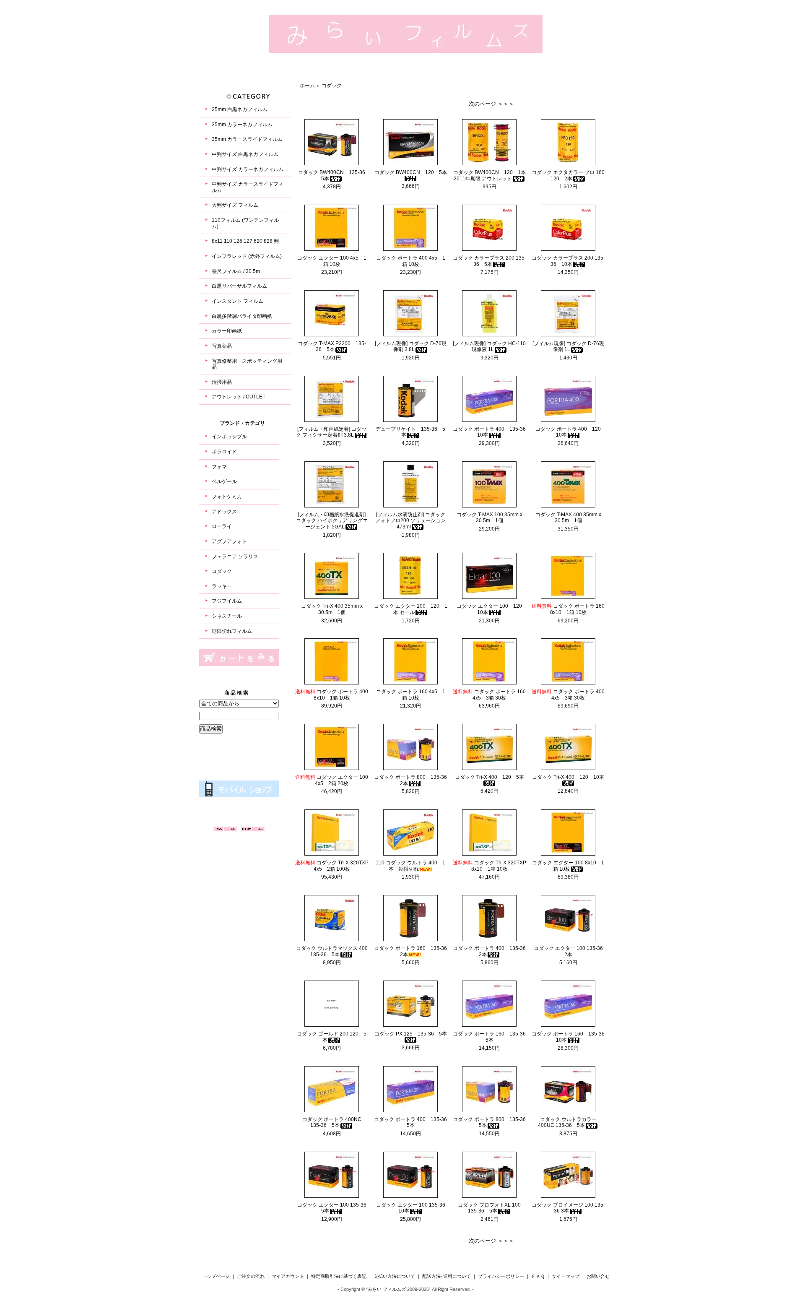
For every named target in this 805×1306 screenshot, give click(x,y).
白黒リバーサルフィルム (239, 286)
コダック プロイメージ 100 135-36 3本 (568, 1208)
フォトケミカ (227, 497)
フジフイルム (227, 601)
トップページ (216, 1276)
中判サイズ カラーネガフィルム (247, 169)
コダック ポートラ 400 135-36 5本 (413, 1122)
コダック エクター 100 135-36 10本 (413, 1208)
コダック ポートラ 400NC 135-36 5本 (334, 1122)
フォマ (219, 467)
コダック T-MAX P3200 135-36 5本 (332, 347)
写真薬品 (222, 346)
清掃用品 (222, 382)
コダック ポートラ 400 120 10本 (570, 432)
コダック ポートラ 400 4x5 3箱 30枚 (568, 695)
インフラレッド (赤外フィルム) (247, 256)
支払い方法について (394, 1276)
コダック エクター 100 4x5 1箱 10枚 (331, 261)
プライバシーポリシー (501, 1276)
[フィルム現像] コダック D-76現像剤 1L (568, 347)
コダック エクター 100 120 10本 (492, 609)
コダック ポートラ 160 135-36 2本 (413, 951)
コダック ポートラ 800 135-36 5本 (492, 1122)
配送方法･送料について (446, 1276)
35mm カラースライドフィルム (247, 139)
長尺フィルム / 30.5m (236, 271)
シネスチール (227, 616)
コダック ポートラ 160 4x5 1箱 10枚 (410, 695)
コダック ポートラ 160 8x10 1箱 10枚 (568, 609)
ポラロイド (224, 452)
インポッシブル (229, 437)
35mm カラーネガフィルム (242, 124)
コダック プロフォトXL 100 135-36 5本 (489, 1208)
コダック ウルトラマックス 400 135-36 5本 (332, 951)
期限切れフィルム (232, 631)
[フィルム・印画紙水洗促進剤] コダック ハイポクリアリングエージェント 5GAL (332, 521)
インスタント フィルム (237, 301)
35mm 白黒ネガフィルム (239, 109)
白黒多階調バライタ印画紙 (242, 316)
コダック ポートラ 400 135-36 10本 (492, 432)
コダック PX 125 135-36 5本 (410, 1034)
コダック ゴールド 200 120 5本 (331, 1037)
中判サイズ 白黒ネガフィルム (245, 154)
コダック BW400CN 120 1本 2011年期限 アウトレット (489, 175)
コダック (222, 571)
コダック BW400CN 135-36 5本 (334, 175)
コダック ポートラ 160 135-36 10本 (571, 1037)
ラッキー (222, 586)
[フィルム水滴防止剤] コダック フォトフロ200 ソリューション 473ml (410, 521)
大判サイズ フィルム (235, 205)
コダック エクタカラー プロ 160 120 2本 (571, 175)
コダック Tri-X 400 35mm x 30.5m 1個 (332, 609)
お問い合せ (598, 1276)
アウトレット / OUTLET (238, 397)
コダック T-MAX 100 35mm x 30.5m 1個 (489, 518)
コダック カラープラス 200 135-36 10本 (568, 261)
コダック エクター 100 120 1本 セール (410, 609)
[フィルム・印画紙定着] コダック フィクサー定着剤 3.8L (331, 432)
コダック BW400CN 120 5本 (410, 172)
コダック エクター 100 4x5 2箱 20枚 (331, 780)
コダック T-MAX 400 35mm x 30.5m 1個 (568, 518)
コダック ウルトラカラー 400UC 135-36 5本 (567, 1122)
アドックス (224, 512)
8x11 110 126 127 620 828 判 (245, 241)
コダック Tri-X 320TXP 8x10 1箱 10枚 (489, 866)
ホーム (307, 85)
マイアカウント (288, 1276)
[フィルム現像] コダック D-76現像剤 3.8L (411, 347)
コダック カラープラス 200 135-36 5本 (489, 261)
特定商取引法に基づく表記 (338, 1276)
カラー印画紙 (227, 331)
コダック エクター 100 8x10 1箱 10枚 (568, 866)
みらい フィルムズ (387, 1289)
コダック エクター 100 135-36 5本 (334, 1208)
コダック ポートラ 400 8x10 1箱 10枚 (331, 695)
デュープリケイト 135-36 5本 (410, 432)
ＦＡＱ (538, 1276)
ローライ (222, 526)
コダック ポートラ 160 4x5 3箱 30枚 (489, 695)
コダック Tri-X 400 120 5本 (489, 777)
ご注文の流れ (251, 1276)
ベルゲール (224, 481)
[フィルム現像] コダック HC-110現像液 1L (489, 347)
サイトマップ (565, 1276)
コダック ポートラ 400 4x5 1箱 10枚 (410, 261)
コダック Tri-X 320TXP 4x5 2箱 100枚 (332, 866)
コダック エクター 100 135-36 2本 (571, 951)
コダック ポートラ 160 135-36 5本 (492, 1037)
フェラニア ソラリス (235, 556)
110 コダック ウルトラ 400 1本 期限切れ (410, 866)
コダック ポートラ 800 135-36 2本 (413, 780)
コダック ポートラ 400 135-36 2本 (492, 951)
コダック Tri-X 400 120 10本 (568, 777)
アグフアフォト (229, 541)
